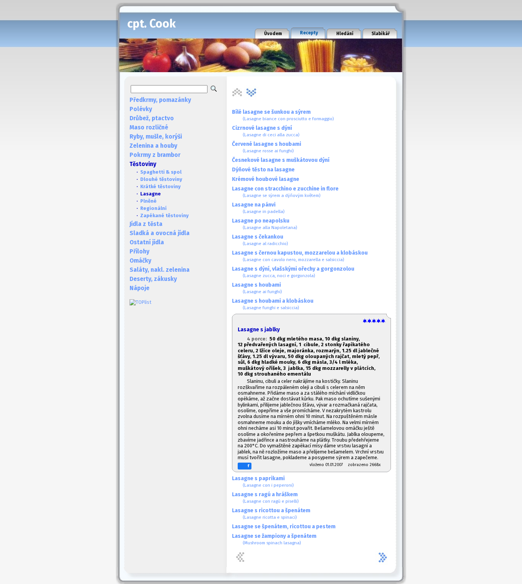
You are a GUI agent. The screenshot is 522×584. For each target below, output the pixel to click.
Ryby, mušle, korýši (156, 136)
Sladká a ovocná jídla (160, 233)
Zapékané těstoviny (164, 215)
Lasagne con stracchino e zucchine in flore (285, 192)
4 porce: (258, 339)
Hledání (344, 33)
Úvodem (273, 33)
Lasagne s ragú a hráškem (265, 497)
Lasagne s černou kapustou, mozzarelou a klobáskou (300, 256)
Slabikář (380, 33)
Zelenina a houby (153, 145)
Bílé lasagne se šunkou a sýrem (283, 115)
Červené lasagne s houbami (266, 147)
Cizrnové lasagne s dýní (266, 131)
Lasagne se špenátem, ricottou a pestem (284, 526)
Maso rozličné (149, 127)
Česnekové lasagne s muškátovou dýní (280, 160)
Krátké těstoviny (160, 186)
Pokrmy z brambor (155, 155)
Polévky (141, 109)
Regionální (153, 208)
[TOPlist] (140, 302)
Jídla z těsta (146, 224)
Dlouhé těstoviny (161, 179)
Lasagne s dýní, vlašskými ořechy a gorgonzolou (293, 272)
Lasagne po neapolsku (264, 224)
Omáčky (140, 260)
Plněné (148, 201)
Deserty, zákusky (153, 279)
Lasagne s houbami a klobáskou (272, 304)
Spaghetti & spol (161, 172)
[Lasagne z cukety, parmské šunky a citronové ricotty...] (251, 92)
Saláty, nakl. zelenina (160, 269)
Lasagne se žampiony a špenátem (274, 539)
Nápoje (139, 288)
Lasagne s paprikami (263, 481)
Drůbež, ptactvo (152, 118)
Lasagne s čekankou (260, 240)
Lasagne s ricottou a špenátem (271, 513)
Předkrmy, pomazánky (160, 100)
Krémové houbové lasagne (265, 179)
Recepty (309, 32)
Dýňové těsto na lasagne (263, 169)
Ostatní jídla (147, 242)
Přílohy (139, 251)
